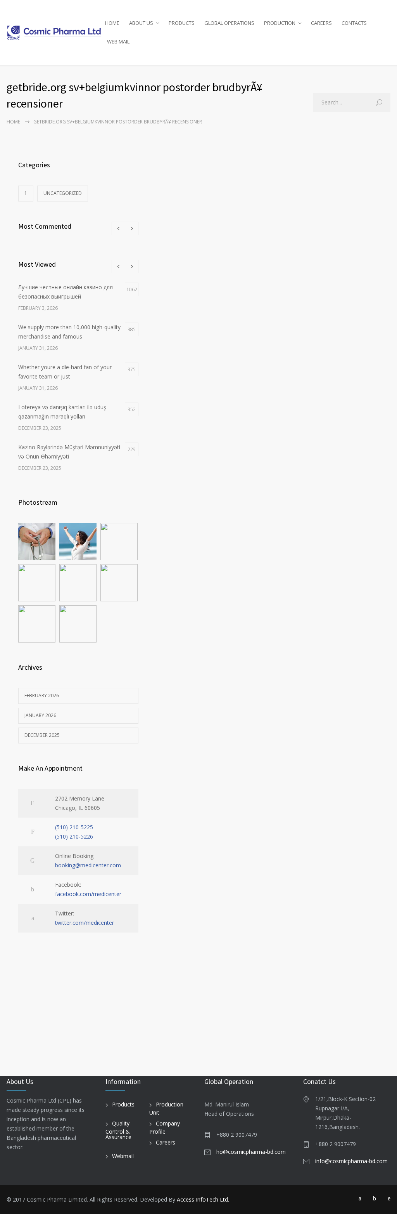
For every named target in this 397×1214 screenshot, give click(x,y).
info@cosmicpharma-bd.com (351, 1161)
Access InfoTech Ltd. (203, 1199)
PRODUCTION (279, 22)
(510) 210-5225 (74, 827)
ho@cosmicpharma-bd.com (251, 1151)
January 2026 (40, 715)
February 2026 (41, 695)
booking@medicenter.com (88, 865)
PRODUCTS (182, 22)
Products (123, 1104)
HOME (112, 22)
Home (13, 121)
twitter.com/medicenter (84, 922)
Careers (165, 1142)
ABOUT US (141, 22)
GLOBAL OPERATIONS (229, 22)
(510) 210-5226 (74, 836)
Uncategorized (62, 193)
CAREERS (321, 22)
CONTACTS (354, 22)
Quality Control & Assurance (118, 1130)
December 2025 (42, 735)
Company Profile (164, 1127)
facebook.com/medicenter (88, 894)
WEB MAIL (118, 41)
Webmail (123, 1156)
